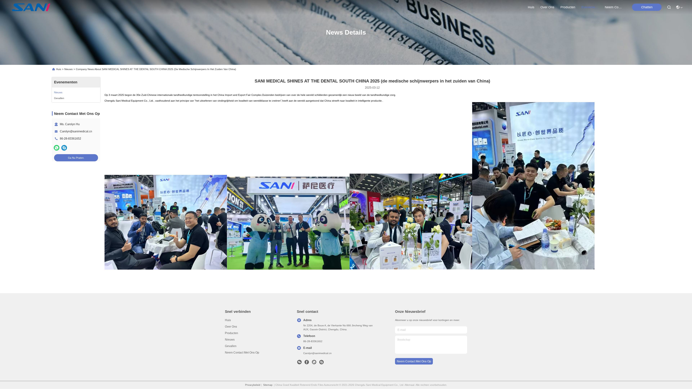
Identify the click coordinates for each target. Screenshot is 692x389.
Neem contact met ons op (242, 352)
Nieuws (68, 69)
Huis (531, 7)
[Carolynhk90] (321, 363)
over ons (547, 7)
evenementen (590, 7)
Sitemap (267, 384)
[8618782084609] (314, 363)
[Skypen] (64, 147)
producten (567, 7)
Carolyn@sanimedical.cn (76, 131)
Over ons (231, 326)
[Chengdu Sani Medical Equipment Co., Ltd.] (31, 7)
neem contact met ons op (613, 7)
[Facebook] (306, 363)
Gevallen (230, 346)
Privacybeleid (252, 384)
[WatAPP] (56, 147)
